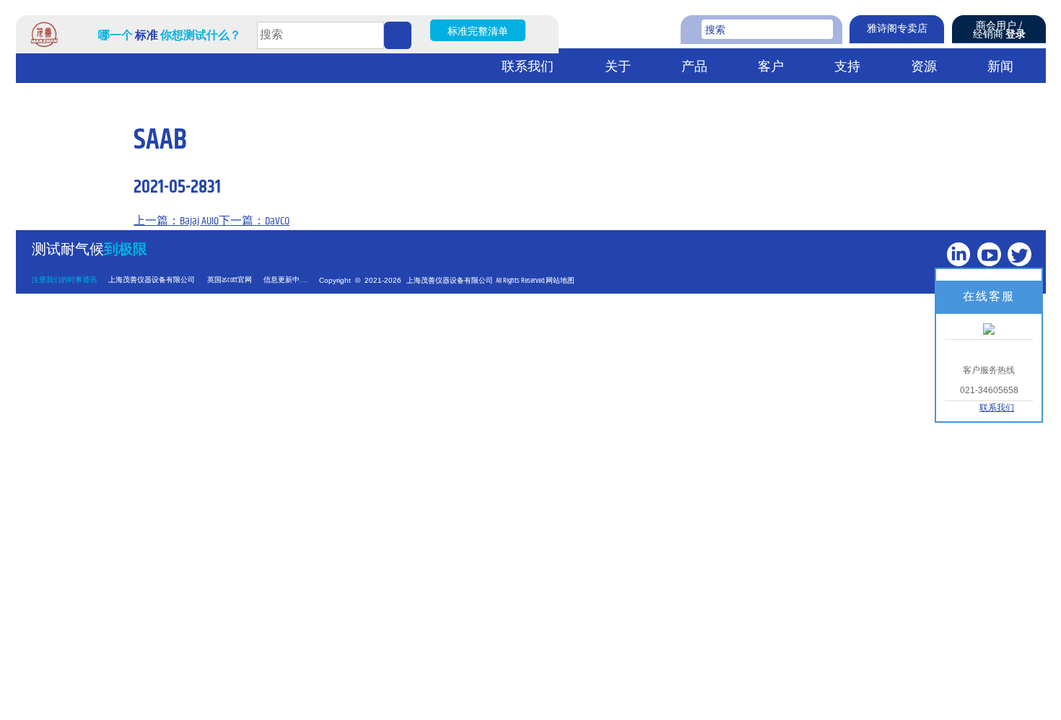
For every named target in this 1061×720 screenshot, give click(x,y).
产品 (694, 67)
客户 (771, 67)
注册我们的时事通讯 (64, 280)
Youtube (991, 277)
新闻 (1000, 67)
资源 (924, 67)
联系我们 (528, 67)
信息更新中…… (285, 280)
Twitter (1021, 277)
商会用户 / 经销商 (999, 30)
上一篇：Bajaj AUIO (176, 221)
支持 (847, 67)
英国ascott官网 (229, 280)
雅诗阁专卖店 (897, 29)
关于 (618, 67)
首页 (34, 66)
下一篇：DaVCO (254, 221)
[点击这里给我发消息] (989, 328)
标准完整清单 (477, 32)
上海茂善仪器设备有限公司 (151, 280)
